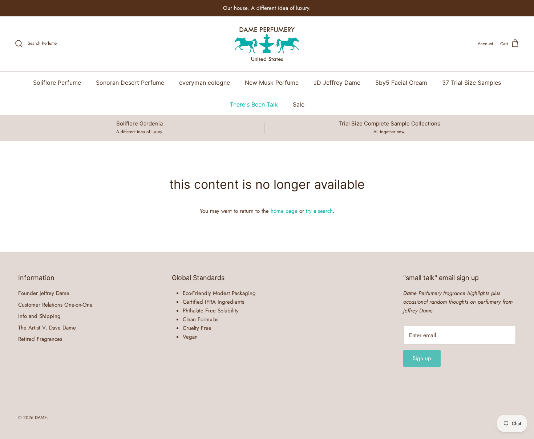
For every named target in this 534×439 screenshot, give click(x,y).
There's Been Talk (254, 104)
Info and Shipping (39, 316)
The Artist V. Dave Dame (47, 328)
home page (284, 211)
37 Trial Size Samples (471, 82)
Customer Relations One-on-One (55, 305)
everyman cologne (204, 82)
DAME (41, 417)
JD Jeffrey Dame (336, 82)
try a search (319, 211)
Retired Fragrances (40, 339)
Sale (298, 104)
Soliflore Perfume (57, 82)
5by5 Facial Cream (401, 82)
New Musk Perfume (272, 82)
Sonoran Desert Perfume (130, 82)
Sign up (422, 358)
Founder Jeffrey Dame (43, 293)
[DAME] (267, 44)
